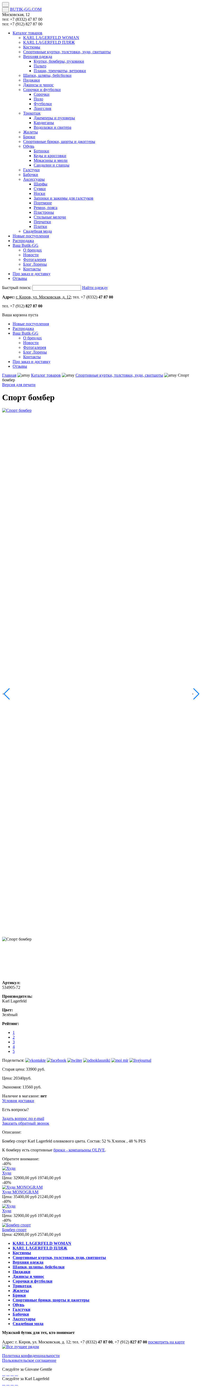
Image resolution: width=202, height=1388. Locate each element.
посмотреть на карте (166, 1342)
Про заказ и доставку (31, 361)
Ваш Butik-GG (25, 333)
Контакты (32, 357)
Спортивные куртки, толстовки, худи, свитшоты (119, 375)
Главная (9, 375)
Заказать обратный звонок (25, 1123)
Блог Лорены (35, 352)
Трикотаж (22, 1286)
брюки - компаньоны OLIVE (79, 1150)
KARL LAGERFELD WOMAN (42, 1243)
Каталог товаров (46, 375)
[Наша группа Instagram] (12, 1374)
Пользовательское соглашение (29, 1360)
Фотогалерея (34, 347)
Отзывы (20, 366)
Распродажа (23, 328)
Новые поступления (31, 324)
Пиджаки (21, 1271)
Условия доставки (18, 1100)
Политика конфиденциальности (31, 1355)
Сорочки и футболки (32, 1281)
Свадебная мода (28, 1323)
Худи (6, 1173)
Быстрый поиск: (16, 287)
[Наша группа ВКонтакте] (7, 1374)
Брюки (19, 1295)
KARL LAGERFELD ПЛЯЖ (40, 1248)
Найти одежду (95, 287)
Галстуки (21, 1309)
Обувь (18, 1304)
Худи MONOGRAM (20, 1192)
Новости (31, 342)
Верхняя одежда (28, 1262)
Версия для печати (19, 384)
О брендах (32, 338)
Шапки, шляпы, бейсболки (38, 1267)
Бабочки (21, 1314)
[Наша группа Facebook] (3, 1374)
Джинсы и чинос (28, 1276)
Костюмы (22, 1253)
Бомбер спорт (14, 1229)
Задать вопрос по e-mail (23, 1118)
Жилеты (21, 1290)
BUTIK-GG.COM (26, 9)
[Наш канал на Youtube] (16, 1374)
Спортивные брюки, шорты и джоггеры (51, 1300)
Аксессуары (24, 1319)
